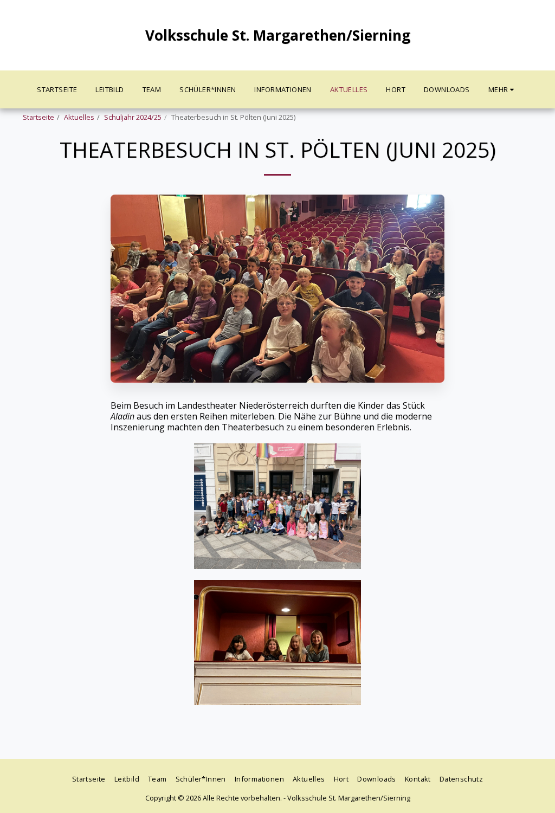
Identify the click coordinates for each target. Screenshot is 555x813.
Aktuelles (79, 117)
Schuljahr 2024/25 (133, 117)
